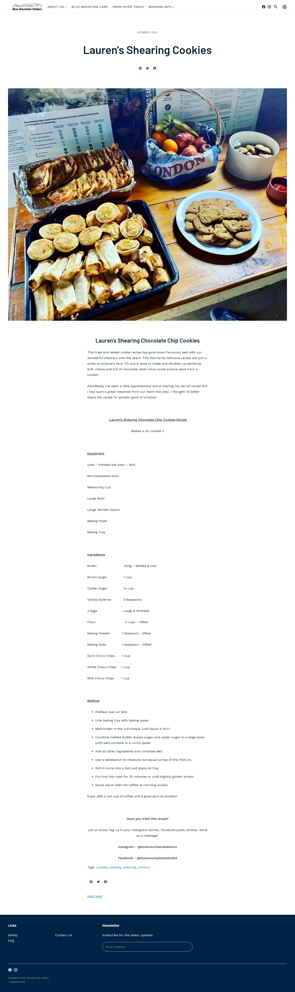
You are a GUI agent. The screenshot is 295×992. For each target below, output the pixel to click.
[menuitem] (57, 6)
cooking (115, 867)
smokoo (144, 867)
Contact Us (63, 935)
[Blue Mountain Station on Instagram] (269, 7)
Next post (94, 896)
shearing (129, 867)
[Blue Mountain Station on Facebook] (264, 7)
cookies (102, 867)
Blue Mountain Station (38, 978)
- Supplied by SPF (16, 982)
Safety (13, 935)
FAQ (11, 941)
